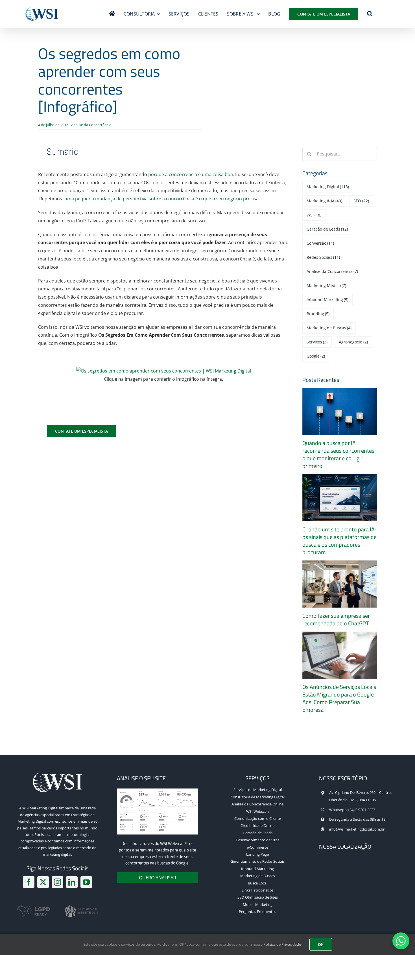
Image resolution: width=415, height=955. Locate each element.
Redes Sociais (323, 257)
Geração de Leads (327, 229)
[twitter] (43, 882)
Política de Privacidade (282, 944)
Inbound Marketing (328, 299)
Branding (318, 313)
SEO (361, 200)
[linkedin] (72, 882)
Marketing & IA (324, 200)
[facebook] (28, 882)
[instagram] (57, 882)
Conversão (320, 243)
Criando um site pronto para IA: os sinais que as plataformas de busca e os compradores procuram (339, 541)
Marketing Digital (328, 186)
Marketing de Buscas (329, 327)
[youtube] (86, 882)
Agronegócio (353, 342)
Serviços (317, 342)
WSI (314, 215)
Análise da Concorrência (91, 124)
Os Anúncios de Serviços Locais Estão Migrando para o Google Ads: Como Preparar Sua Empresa (339, 698)
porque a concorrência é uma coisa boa (190, 174)
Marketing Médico (326, 285)
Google (316, 356)
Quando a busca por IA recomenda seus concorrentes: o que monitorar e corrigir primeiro (338, 454)
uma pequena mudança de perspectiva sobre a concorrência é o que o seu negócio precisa (161, 199)
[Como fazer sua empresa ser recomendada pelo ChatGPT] (339, 583)
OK (321, 944)
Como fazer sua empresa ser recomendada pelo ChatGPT (336, 619)
